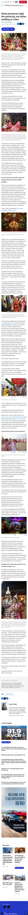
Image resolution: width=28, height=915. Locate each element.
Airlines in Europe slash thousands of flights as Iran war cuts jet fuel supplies (19, 887)
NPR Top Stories (9, 694)
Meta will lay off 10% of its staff (7, 883)
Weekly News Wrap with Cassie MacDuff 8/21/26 (13, 755)
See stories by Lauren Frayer (16, 715)
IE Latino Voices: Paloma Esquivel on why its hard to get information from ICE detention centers (13, 783)
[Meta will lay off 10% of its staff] (8, 878)
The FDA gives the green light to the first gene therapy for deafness (20, 859)
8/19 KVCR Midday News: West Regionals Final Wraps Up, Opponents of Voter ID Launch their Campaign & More (12, 776)
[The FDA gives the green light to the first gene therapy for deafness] (20, 850)
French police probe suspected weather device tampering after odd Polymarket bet (8, 860)
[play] (2, 913)
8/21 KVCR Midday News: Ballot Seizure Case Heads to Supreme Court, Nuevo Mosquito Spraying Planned (14, 749)
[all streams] (26, 913)
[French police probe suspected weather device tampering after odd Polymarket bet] (8, 850)
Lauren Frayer (9, 22)
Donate (24, 2)
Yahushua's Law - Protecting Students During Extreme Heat (12, 769)
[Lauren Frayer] (4, 706)
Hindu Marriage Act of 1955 (8, 323)
